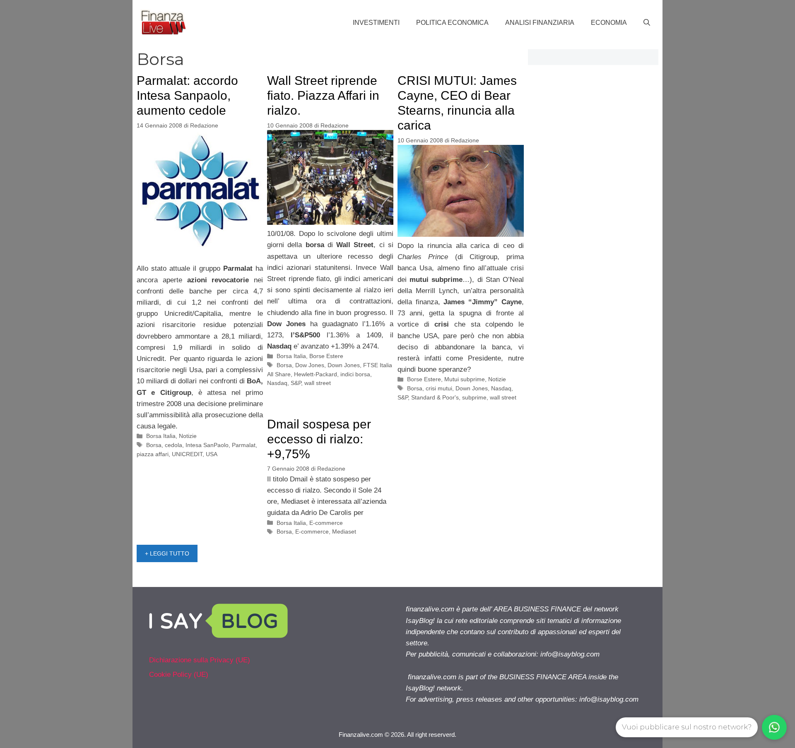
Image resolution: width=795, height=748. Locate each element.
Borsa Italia (161, 436)
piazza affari (153, 454)
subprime (474, 397)
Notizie (188, 436)
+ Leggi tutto (167, 553)
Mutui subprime (464, 379)
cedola (173, 445)
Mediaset (344, 531)
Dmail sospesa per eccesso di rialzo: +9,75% (319, 439)
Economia (609, 22)
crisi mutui (439, 388)
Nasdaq (277, 383)
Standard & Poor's (435, 397)
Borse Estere (326, 356)
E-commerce (326, 523)
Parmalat (243, 445)
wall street (317, 383)
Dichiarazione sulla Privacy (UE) (199, 660)
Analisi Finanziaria (539, 22)
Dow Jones (309, 365)
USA (211, 454)
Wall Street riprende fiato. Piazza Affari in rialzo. (323, 95)
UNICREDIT (187, 454)
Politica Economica (452, 22)
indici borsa (355, 374)
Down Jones (344, 365)
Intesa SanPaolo (207, 445)
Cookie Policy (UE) (178, 674)
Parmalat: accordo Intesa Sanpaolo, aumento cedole (187, 95)
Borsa (153, 445)
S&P (296, 383)
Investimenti (376, 22)
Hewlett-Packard (315, 374)
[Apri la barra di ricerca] (646, 22)
